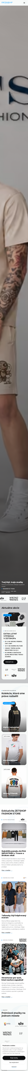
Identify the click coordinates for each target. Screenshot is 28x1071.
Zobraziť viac (10, 662)
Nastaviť (14, 1066)
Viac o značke (7, 870)
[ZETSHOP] (7, 3)
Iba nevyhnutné (14, 1062)
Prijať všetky (14, 1058)
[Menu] (24, 3)
